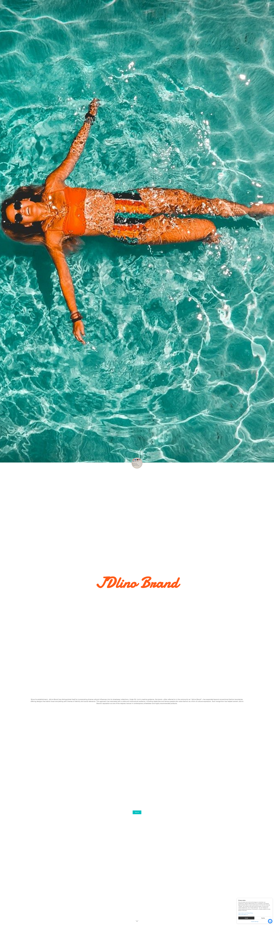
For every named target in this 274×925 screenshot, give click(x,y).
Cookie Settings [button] (254, 921)
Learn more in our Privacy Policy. (245, 913)
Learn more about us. (243, 914)
